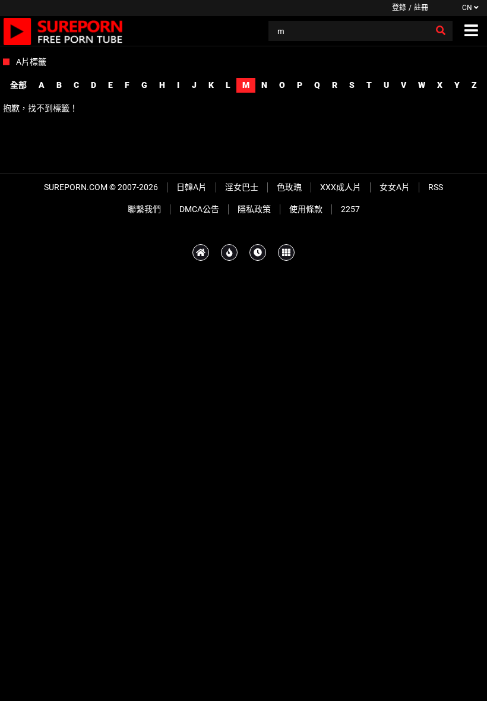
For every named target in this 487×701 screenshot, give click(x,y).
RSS (435, 187)
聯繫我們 (144, 209)
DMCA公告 (199, 209)
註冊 (421, 8)
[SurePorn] (63, 31)
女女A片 (395, 187)
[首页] (200, 252)
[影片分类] (286, 252)
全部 (18, 85)
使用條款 (305, 209)
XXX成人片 (340, 187)
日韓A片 (191, 187)
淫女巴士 (241, 187)
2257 (350, 209)
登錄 (399, 8)
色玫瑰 (289, 187)
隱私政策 (254, 209)
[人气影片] (229, 252)
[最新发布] (257, 252)
